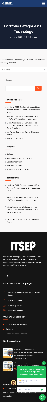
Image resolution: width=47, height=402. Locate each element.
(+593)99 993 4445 (15, 300)
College (10, 154)
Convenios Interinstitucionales (19, 158)
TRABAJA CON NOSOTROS (18, 170)
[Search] (43, 69)
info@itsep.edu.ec (15, 306)
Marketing (9, 329)
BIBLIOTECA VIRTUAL (15, 139)
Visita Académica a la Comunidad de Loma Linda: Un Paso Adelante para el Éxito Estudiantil (22, 125)
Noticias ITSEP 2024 (15, 166)
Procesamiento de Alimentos (16, 325)
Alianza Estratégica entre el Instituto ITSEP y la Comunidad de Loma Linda (22, 198)
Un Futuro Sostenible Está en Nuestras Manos (23, 220)
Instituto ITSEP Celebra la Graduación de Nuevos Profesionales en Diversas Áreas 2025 (23, 109)
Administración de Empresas (16, 334)
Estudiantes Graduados (16, 162)
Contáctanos (11, 388)
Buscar (8, 80)
